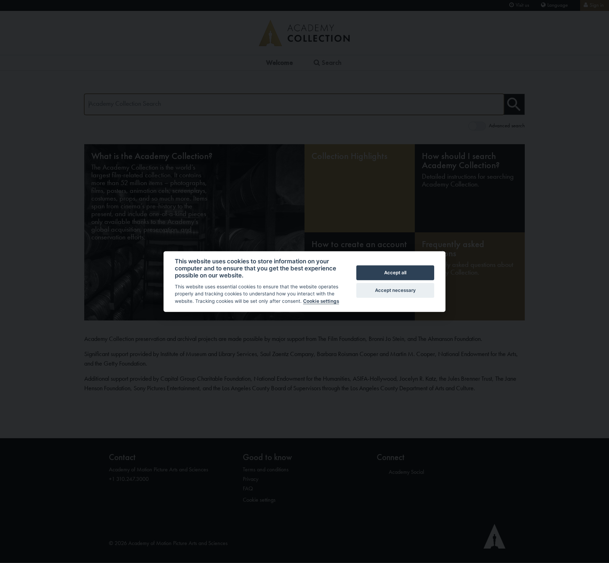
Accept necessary (395, 290)
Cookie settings (321, 301)
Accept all (395, 272)
